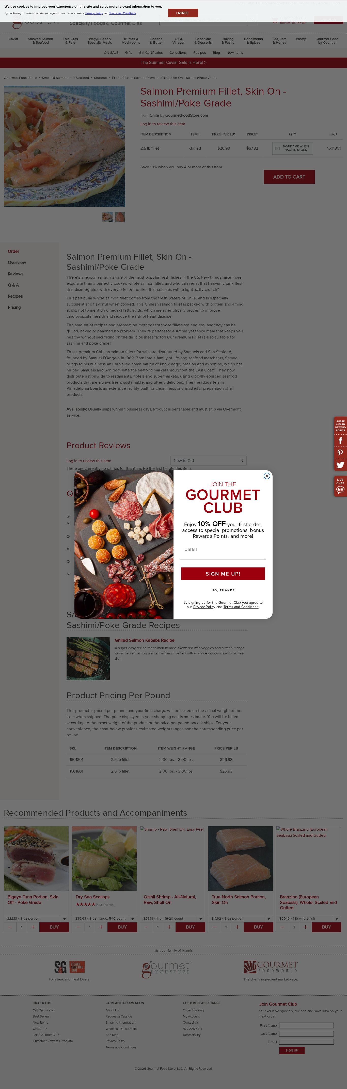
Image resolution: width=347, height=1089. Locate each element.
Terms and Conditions (241, 607)
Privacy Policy (204, 607)
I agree (182, 13)
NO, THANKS (223, 590)
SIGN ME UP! (223, 574)
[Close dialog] (267, 476)
